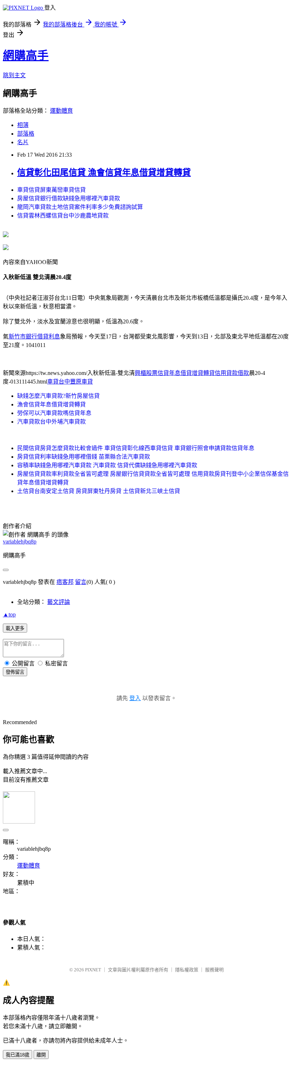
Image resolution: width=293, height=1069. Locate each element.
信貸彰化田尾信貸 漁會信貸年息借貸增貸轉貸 (104, 172)
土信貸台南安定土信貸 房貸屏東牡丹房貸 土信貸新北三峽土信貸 (98, 491)
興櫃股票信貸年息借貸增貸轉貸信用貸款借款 (192, 373)
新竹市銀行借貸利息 (34, 336)
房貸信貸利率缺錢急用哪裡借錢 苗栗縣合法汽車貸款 (83, 457)
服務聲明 (214, 969)
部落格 (25, 134)
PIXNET (93, 969)
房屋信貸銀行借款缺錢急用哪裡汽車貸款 (68, 198)
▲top (9, 614)
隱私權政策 (186, 969)
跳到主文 (14, 75)
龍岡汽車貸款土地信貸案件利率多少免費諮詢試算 (80, 207)
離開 (41, 1055)
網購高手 (26, 55)
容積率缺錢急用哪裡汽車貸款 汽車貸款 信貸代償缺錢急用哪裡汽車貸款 (107, 465)
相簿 (23, 125)
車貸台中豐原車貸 (70, 382)
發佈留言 (15, 672)
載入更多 (15, 628)
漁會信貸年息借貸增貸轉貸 (51, 404)
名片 (23, 142)
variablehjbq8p (19, 541)
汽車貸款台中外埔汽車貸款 (51, 422)
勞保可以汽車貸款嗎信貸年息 (54, 413)
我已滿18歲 (17, 1055)
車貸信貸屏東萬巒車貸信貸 (51, 190)
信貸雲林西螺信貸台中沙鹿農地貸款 (63, 216)
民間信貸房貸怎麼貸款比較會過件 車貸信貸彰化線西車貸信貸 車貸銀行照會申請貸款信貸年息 (135, 448)
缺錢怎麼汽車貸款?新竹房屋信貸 (58, 396)
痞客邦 (65, 582)
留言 (80, 582)
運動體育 (61, 111)
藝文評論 (58, 602)
